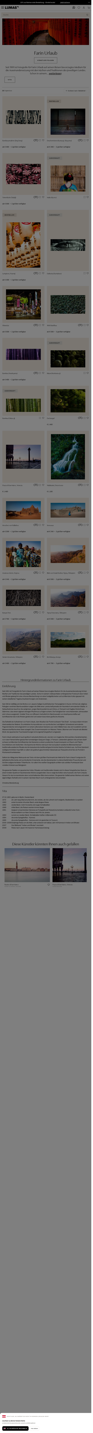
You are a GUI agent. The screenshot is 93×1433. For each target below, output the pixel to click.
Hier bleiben (34, 1428)
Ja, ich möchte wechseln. (17, 1428)
